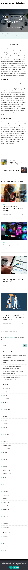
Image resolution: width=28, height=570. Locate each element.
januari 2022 (6, 527)
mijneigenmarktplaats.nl (13, 3)
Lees (23, 214)
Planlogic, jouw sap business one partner (11, 110)
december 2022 (6, 498)
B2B (3, 543)
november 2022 (6, 502)
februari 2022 (6, 523)
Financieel (5, 547)
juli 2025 (5, 413)
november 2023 (6, 470)
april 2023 (5, 488)
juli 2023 (5, 477)
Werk (14, 14)
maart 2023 (5, 491)
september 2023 (7, 473)
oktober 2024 (6, 441)
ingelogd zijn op (10, 337)
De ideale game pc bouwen (12, 245)
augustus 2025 (6, 409)
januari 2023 (6, 495)
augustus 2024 (6, 448)
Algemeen (5, 536)
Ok (10, 567)
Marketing (5, 276)
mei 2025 (5, 420)
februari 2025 (6, 431)
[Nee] (26, 566)
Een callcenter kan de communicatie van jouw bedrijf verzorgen (13, 208)
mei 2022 (5, 513)
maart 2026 (5, 395)
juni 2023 (5, 481)
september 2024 (7, 445)
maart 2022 (5, 520)
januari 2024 (6, 463)
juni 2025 (5, 416)
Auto (4, 539)
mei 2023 (5, 484)
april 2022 (5, 516)
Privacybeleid (16, 567)
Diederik (15, 44)
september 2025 (7, 406)
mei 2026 (5, 391)
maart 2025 (5, 427)
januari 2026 (6, 399)
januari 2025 (6, 434)
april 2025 (5, 423)
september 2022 (7, 509)
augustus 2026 (6, 388)
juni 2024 (5, 456)
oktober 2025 (6, 402)
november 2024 (6, 438)
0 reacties (19, 27)
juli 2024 (5, 452)
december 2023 (6, 466)
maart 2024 (5, 459)
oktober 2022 (6, 506)
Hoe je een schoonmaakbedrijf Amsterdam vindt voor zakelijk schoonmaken (13, 317)
